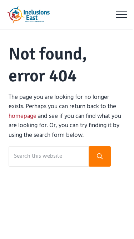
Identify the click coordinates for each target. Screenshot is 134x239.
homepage (22, 116)
